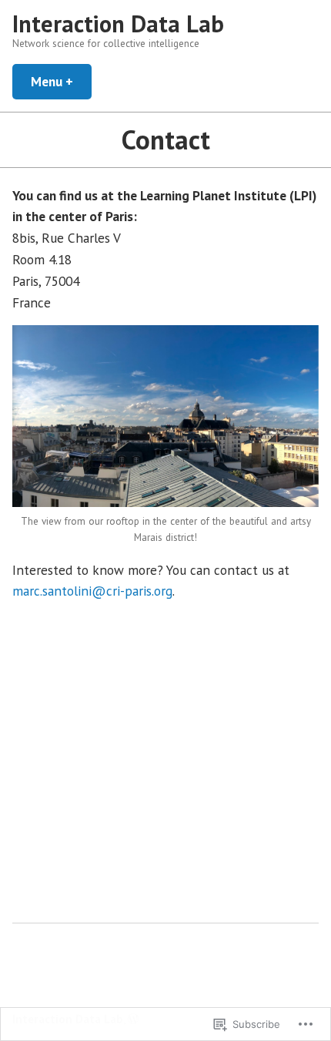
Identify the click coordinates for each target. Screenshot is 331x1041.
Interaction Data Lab (118, 23)
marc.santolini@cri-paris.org (92, 590)
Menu (61, 81)
